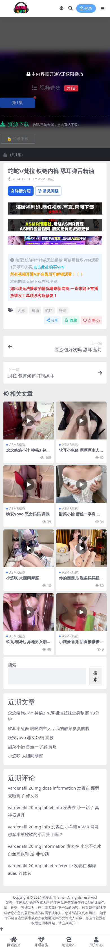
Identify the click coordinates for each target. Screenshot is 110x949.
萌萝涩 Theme (53, 897)
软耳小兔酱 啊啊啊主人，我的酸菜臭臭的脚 (81, 452)
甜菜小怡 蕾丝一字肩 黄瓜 (80, 516)
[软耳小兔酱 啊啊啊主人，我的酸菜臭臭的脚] (81, 420)
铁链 (62, 310)
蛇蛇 (48, 310)
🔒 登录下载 (17, 139)
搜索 (12, 665)
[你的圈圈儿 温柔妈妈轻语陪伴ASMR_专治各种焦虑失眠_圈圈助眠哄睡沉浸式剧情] (81, 548)
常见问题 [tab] (51, 190)
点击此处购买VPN (49, 267)
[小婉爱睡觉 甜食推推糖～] (81, 612)
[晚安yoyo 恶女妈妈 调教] (28, 484)
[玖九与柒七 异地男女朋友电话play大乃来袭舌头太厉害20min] (28, 612)
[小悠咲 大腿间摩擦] (28, 548)
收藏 (73, 320)
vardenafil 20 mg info (29, 826)
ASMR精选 (46, 179)
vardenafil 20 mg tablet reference (40, 865)
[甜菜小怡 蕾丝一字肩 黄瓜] (81, 484)
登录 (88, 8)
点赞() (94, 320)
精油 (35, 310)
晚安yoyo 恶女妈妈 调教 (28, 514)
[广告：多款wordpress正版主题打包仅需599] (55, 210)
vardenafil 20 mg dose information (42, 788)
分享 (54, 320)
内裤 (21, 310)
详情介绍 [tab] (23, 190)
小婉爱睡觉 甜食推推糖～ (81, 641)
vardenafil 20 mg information (36, 846)
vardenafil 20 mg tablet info (35, 807)
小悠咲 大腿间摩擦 (22, 577)
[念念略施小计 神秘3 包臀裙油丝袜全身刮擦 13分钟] (28, 420)
